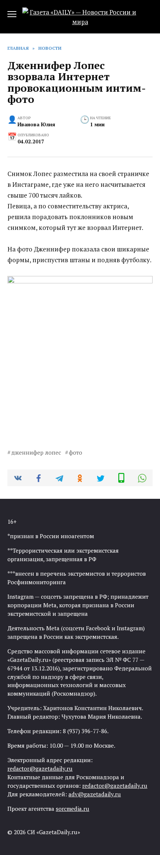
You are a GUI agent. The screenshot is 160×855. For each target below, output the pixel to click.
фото (75, 452)
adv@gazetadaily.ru (94, 794)
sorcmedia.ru (72, 808)
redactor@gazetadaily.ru (40, 768)
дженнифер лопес (36, 452)
